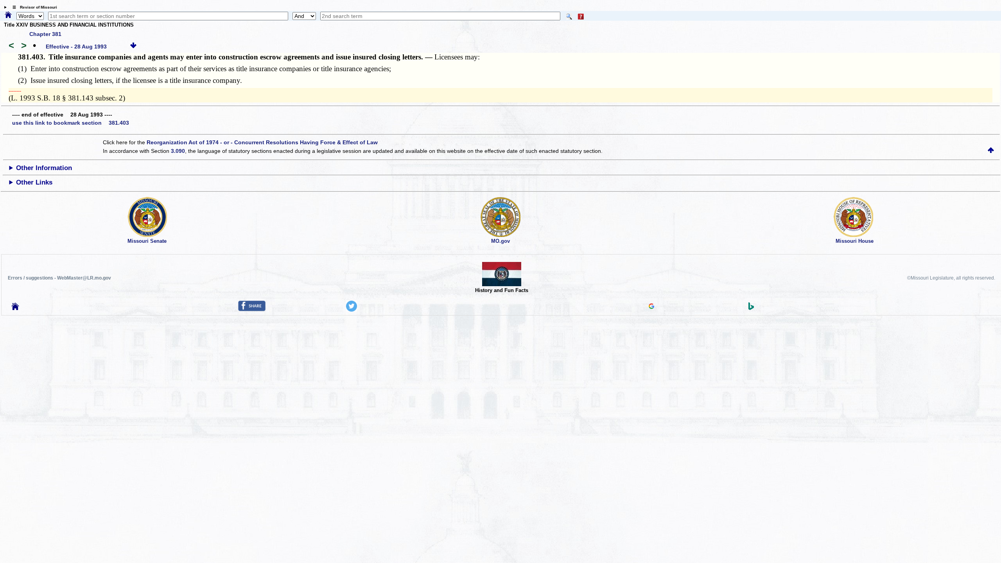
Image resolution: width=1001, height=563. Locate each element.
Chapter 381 (45, 34)
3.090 (178, 151)
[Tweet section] (351, 310)
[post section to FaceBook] (251, 309)
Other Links (34, 182)
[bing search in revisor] (751, 308)
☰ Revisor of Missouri (33, 7)
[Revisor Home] (15, 308)
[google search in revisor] (651, 307)
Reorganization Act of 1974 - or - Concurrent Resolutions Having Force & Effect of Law (262, 142)
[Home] (8, 15)
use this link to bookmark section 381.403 (70, 123)
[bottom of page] (133, 46)
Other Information (44, 168)
